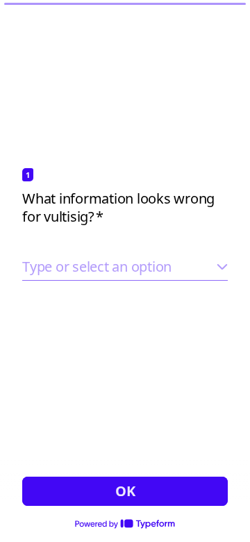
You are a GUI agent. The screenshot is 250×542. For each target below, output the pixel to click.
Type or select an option (97, 266)
